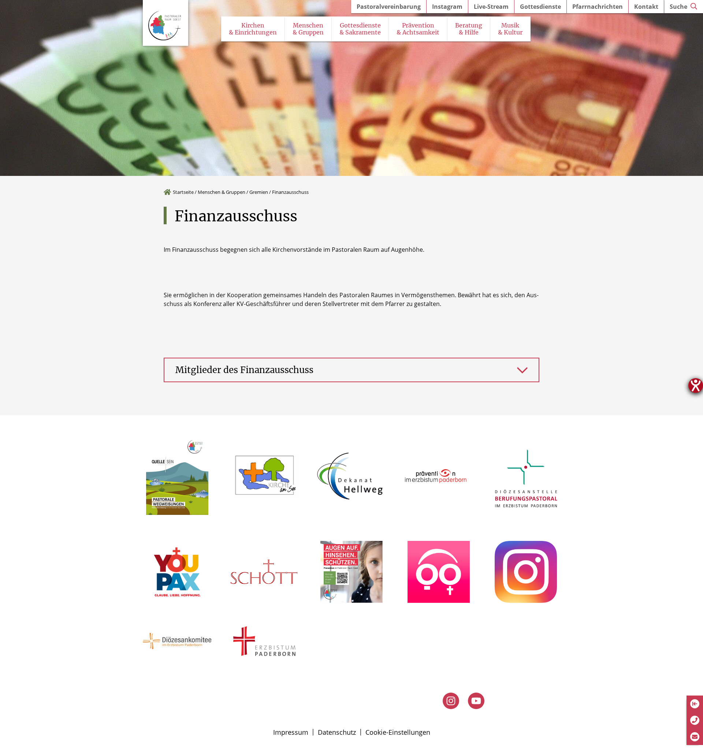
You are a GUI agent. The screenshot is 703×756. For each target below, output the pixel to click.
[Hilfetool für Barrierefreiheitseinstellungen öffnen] (695, 385)
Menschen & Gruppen (221, 192)
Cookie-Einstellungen (397, 732)
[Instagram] (451, 701)
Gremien (258, 192)
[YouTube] (476, 701)
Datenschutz (337, 732)
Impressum (290, 732)
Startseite (183, 192)
